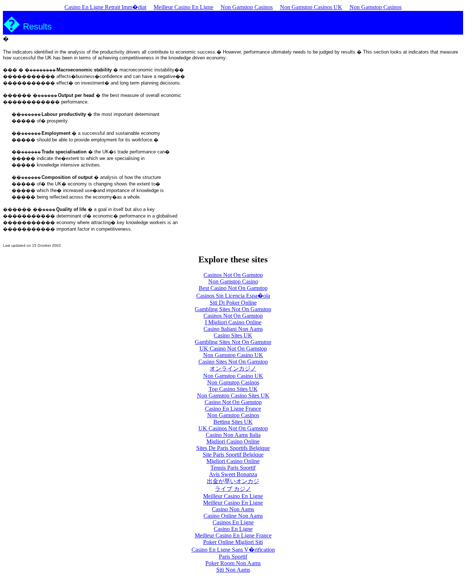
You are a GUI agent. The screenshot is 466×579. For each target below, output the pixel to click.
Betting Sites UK (233, 422)
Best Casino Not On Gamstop (233, 288)
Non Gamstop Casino (233, 281)
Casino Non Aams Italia (233, 435)
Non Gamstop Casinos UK (311, 7)
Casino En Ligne (233, 529)
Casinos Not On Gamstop (233, 275)
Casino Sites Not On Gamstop (233, 362)
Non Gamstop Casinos (247, 7)
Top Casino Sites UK (233, 389)
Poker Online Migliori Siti (233, 542)
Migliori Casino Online (233, 441)
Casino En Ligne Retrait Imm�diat (105, 7)
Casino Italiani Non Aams (233, 329)
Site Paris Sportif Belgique (233, 454)
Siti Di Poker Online (233, 303)
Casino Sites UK (233, 335)
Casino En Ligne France (233, 409)
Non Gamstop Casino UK (233, 355)
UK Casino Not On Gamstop (233, 348)
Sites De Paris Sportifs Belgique (233, 448)
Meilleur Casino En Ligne (183, 7)
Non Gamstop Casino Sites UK (233, 395)
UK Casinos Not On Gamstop (233, 428)
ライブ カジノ (233, 489)
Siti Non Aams (233, 570)
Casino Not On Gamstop (233, 402)
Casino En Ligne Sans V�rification (233, 550)
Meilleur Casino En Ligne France (233, 535)
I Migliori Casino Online (233, 322)
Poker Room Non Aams (233, 563)
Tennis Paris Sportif (233, 468)
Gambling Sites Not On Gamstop (233, 309)
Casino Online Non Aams (233, 516)
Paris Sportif (233, 556)
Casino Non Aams (233, 509)
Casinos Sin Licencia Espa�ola (233, 296)
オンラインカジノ (233, 368)
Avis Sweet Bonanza (233, 474)
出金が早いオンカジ (233, 481)
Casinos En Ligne (233, 522)
